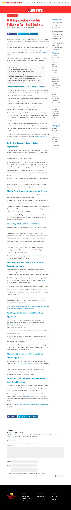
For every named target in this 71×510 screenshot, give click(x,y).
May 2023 (54, 94)
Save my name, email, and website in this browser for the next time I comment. (27, 473)
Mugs (45, 2)
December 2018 (55, 113)
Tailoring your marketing (14, 325)
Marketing (25, 27)
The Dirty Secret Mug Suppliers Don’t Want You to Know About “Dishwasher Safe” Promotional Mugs (58, 26)
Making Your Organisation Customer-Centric (20, 73)
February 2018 (55, 120)
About (33, 2)
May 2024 (54, 68)
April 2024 (54, 70)
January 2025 (55, 62)
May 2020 (54, 107)
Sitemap (54, 499)
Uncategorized (55, 145)
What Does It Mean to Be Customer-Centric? (20, 69)
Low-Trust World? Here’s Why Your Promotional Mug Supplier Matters (57, 33)
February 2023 (55, 98)
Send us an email (41, 499)
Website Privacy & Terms (58, 496)
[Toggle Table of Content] (42, 67)
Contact (64, 2)
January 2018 (55, 122)
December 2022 (55, 100)
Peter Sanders (11, 27)
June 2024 (54, 66)
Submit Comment (59, 476)
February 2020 (55, 111)
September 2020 (56, 102)
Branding (54, 133)
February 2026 (55, 57)
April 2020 (54, 109)
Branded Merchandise (57, 130)
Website (9, 470)
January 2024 (55, 77)
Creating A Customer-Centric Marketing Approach (22, 78)
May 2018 (54, 117)
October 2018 (55, 115)
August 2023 (55, 87)
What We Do (40, 2)
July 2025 (54, 60)
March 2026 (55, 55)
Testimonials (56, 2)
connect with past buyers (39, 256)
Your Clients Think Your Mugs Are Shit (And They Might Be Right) (58, 43)
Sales (53, 143)
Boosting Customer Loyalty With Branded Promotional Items (25, 76)
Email (8, 465)
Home (29, 2)
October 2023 (55, 83)
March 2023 (55, 96)
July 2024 (54, 64)
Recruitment (55, 141)
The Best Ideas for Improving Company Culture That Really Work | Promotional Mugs (28, 434)
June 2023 (54, 92)
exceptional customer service (31, 215)
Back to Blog (12, 15)
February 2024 (55, 75)
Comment (9, 445)
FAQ (50, 2)
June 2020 (54, 105)
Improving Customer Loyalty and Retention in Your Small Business (26, 82)
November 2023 (55, 81)
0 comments (31, 27)
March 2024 (55, 72)
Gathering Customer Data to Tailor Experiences (21, 71)
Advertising (54, 128)
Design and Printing (56, 137)
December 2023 (55, 79)
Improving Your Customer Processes (18, 75)
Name (9, 461)
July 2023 (54, 90)
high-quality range (28, 396)
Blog (60, 2)
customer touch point (41, 136)
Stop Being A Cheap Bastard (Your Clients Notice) (57, 38)
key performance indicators (27, 363)
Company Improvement (57, 135)
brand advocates (42, 52)
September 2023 (56, 85)
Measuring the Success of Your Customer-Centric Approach (24, 80)
